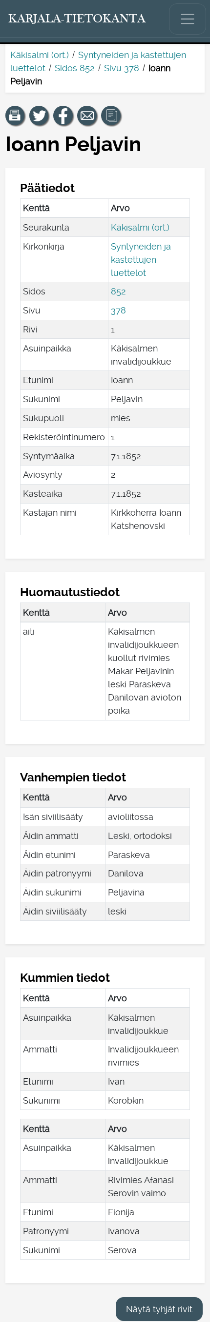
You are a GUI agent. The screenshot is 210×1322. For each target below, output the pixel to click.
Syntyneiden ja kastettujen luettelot (141, 259)
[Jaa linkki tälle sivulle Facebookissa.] (63, 115)
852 (118, 291)
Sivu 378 (121, 68)
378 (118, 310)
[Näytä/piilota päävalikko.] (187, 19)
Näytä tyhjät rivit (159, 1309)
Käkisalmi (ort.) (39, 55)
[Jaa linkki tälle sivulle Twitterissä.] (39, 115)
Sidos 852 (75, 68)
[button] (15, 115)
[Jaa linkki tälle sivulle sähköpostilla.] (87, 115)
